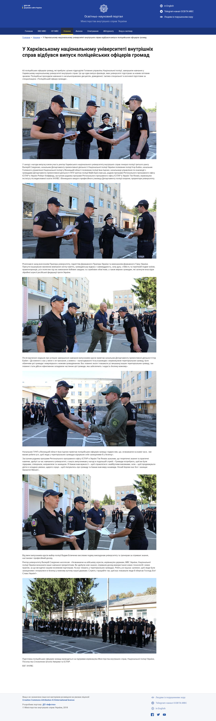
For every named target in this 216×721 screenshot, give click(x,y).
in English (169, 6)
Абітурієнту (108, 31)
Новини (67, 31)
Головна (29, 31)
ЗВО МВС (42, 31)
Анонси (79, 31)
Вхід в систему (125, 31)
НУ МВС (54, 31)
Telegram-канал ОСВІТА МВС (179, 11)
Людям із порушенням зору (178, 17)
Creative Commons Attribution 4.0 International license (48, 700)
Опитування (92, 31)
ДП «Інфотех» (49, 704)
